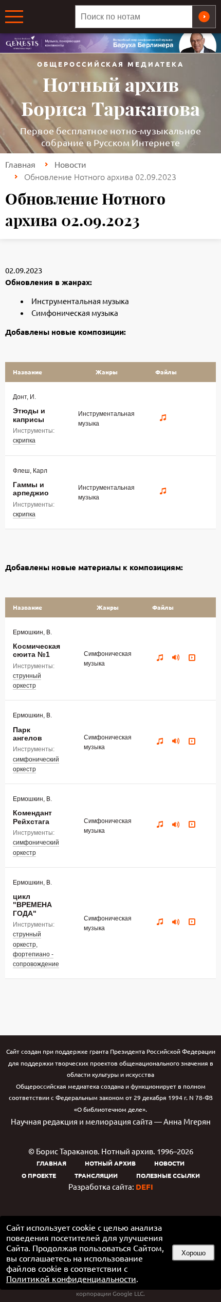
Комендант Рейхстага (32, 817)
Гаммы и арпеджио (31, 488)
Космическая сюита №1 (36, 650)
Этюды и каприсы (29, 415)
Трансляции (96, 1175)
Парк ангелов (27, 734)
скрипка (24, 440)
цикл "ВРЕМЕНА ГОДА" (32, 904)
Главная (20, 164)
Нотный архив (110, 1163)
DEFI (144, 1186)
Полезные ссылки (168, 1175)
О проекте (39, 1175)
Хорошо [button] (193, 1253)
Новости (70, 164)
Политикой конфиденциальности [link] (71, 1278)
